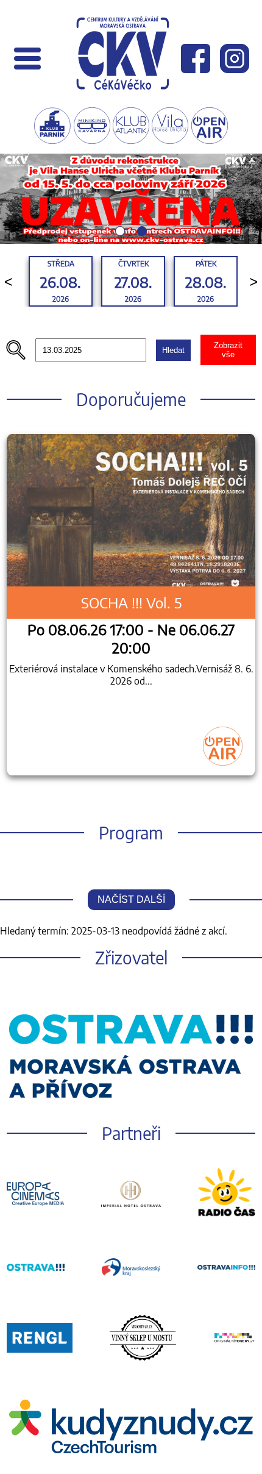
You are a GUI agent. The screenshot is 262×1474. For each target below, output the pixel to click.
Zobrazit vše (228, 350)
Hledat (173, 350)
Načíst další (131, 899)
